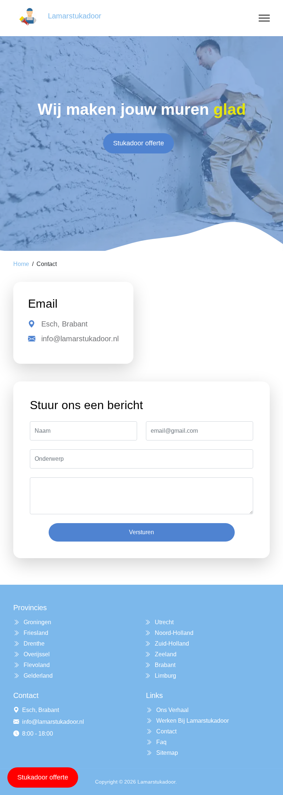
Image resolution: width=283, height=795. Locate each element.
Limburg (164, 676)
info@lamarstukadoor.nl (80, 339)
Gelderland (37, 676)
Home (21, 264)
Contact (166, 731)
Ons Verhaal (172, 710)
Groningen (36, 622)
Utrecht (163, 622)
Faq (161, 742)
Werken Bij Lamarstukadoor (192, 721)
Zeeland (165, 654)
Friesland (35, 633)
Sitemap (166, 753)
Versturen (141, 532)
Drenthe (33, 643)
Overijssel (36, 654)
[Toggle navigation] (264, 18)
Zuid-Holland (171, 643)
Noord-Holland (173, 633)
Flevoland (36, 665)
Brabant (164, 665)
